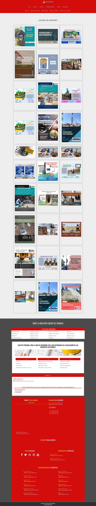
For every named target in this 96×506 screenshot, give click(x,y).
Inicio (29, 6)
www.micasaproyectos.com (30, 477)
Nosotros (35, 6)
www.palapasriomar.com (30, 481)
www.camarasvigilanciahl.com (66, 490)
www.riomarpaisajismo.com (31, 472)
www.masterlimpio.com (30, 485)
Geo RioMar (45, 10)
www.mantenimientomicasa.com (32, 490)
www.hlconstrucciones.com (57, 455)
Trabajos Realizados (50, 6)
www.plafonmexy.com (64, 477)
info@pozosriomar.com (18, 378)
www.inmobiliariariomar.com (66, 485)
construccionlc (19, 391)
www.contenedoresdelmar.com (31, 494)
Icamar (27, 10)
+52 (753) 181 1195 (54, 412)
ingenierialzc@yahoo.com (18, 379)
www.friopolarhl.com (64, 481)
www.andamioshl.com (64, 494)
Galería (58, 6)
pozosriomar (18, 392)
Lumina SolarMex (54, 10)
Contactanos (65, 6)
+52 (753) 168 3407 (54, 413)
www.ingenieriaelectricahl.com (66, 472)
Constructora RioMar (66, 10)
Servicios (41, 6)
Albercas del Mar (36, 10)
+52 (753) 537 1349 (54, 410)
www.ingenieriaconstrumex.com (58, 459)
